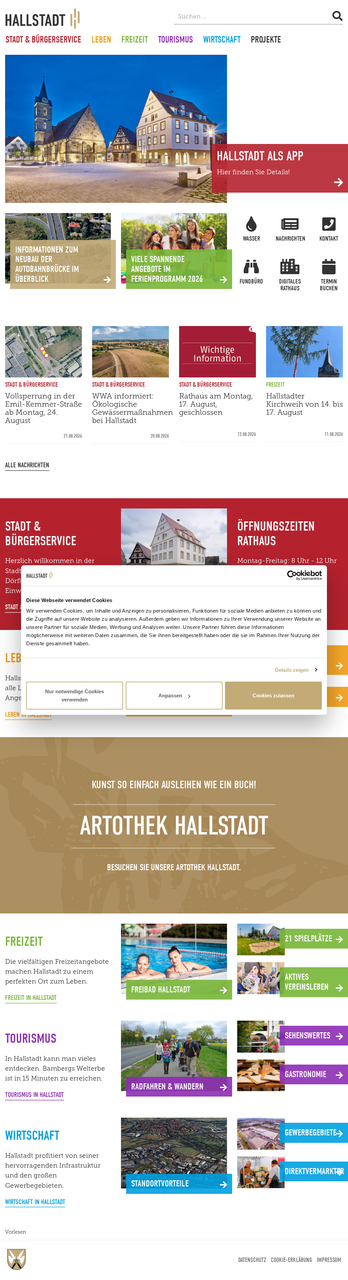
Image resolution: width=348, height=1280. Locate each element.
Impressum (329, 1260)
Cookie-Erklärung (291, 1260)
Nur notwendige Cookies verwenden (74, 695)
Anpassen (170, 695)
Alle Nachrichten (27, 465)
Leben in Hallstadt (28, 714)
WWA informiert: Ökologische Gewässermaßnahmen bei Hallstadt (132, 408)
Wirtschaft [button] (222, 40)
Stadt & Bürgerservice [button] (43, 40)
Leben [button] (101, 40)
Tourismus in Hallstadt (34, 1095)
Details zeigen (292, 670)
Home (16, 1259)
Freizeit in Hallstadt (31, 998)
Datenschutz (252, 1260)
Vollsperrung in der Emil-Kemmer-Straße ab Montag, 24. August (43, 408)
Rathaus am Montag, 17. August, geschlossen (216, 404)
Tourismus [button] (175, 40)
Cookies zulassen (273, 695)
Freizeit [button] (134, 40)
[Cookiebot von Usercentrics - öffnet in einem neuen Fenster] (292, 575)
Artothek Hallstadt (174, 826)
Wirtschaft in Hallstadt (35, 1202)
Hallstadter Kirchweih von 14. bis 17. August (304, 404)
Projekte (266, 40)
